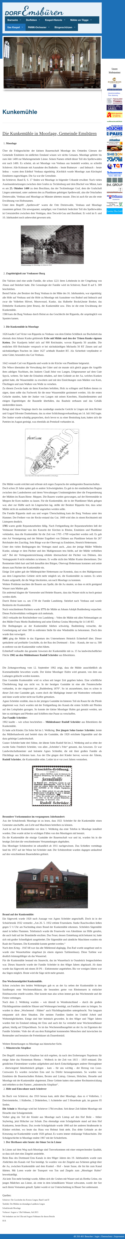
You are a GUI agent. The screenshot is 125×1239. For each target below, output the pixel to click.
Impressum (119, 1236)
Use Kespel (13, 27)
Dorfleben (31, 20)
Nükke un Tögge (79, 20)
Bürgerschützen (63, 27)
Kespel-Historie (53, 20)
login (97, 1236)
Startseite (12, 20)
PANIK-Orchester (37, 27)
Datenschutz (106, 1236)
